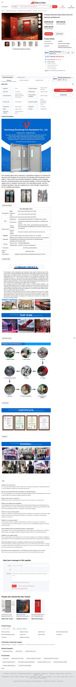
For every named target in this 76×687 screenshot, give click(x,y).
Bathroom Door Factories (17, 658)
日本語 (62, 676)
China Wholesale (36, 673)
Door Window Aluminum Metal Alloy (26, 662)
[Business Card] (72, 84)
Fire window (59, 634)
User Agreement (46, 681)
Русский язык (33, 676)
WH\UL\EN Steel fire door (62, 632)
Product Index (68, 673)
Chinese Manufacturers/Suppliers (25, 673)
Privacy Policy (60, 681)
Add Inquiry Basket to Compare (22, 49)
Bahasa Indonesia (43, 678)
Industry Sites (52, 673)
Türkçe (30, 678)
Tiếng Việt (36, 678)
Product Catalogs (22, 628)
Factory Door (6, 658)
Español (16, 676)
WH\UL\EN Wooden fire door (8, 634)
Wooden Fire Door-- (24, 632)
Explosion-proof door (24, 637)
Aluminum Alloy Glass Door (9, 662)
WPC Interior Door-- (5, 632)
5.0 (59, 80)
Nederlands (49, 676)
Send (14, 586)
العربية (54, 676)
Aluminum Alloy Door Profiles (60, 662)
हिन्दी (66, 676)
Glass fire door (41, 634)
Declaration (53, 681)
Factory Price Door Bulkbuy (25, 665)
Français (27, 676)
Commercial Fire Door (42, 10)
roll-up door (4, 637)
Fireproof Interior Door (30, 651)
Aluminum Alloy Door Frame (44, 662)
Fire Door (35, 10)
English (11, 676)
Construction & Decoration (11, 10)
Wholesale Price (44, 673)
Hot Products (6, 673)
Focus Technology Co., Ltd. (28, 681)
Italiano (39, 676)
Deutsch (43, 676)
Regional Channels (60, 673)
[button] (46, 80)
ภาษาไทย (71, 676)
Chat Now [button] (60, 34)
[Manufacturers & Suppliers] (38, 2)
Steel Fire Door (19, 651)
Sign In (46, 70)
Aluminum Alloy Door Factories (34, 658)
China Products (13, 673)
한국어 (58, 676)
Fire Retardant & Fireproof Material (24, 10)
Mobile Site (35, 674)
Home (2, 10)
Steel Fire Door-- (41, 632)
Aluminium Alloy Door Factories (51, 658)
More (2, 668)
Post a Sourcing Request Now (19, 588)
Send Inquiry (48, 34)
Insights (41, 674)
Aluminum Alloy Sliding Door (9, 665)
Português (22, 676)
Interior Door (23, 634)
